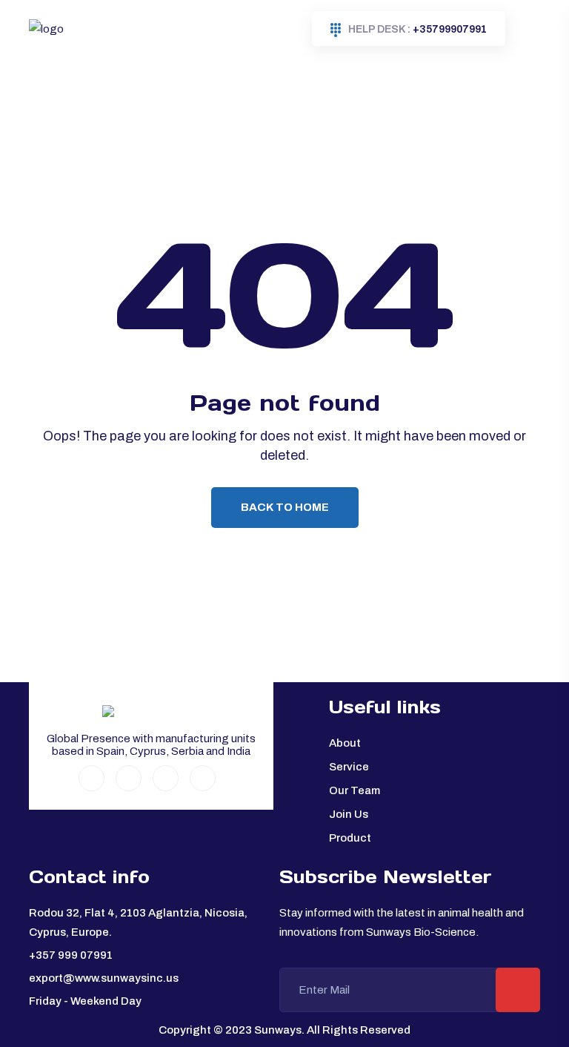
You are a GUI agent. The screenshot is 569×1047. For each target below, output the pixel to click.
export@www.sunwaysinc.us (104, 978)
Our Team (354, 790)
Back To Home (285, 507)
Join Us (348, 814)
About (345, 743)
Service (349, 767)
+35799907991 (417, 29)
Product (350, 838)
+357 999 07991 (71, 955)
